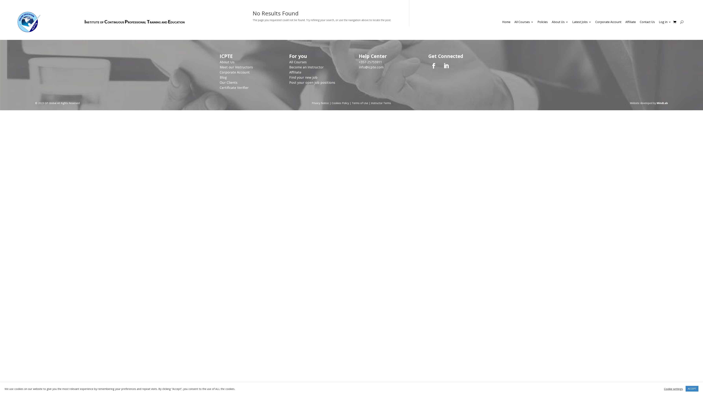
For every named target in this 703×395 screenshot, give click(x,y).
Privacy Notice (320, 103)
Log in (663, 22)
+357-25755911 (370, 62)
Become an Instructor (306, 67)
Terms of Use (360, 103)
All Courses (522, 22)
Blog (223, 77)
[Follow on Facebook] (433, 65)
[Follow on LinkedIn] (446, 65)
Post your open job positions (312, 82)
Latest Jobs (580, 22)
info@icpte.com (371, 67)
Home (506, 22)
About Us (558, 22)
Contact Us (647, 22)
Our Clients (228, 82)
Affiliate (630, 22)
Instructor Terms (381, 103)
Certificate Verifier (234, 87)
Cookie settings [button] (673, 388)
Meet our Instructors (236, 67)
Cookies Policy (340, 103)
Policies (543, 22)
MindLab (662, 103)
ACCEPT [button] (692, 388)
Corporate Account (608, 22)
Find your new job (303, 77)
